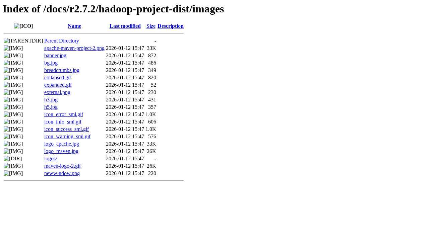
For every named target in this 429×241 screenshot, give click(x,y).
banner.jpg (55, 55)
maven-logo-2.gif (62, 166)
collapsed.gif (57, 77)
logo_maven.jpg (61, 151)
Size (151, 26)
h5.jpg (51, 107)
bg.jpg (51, 63)
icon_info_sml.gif (62, 122)
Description (171, 26)
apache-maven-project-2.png (74, 48)
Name (74, 26)
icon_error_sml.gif (63, 114)
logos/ (50, 158)
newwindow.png (62, 173)
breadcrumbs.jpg (61, 70)
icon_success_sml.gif (66, 129)
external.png (57, 92)
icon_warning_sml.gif (67, 136)
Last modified (125, 26)
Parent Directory (61, 41)
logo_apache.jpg (61, 144)
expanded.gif (58, 85)
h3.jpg (51, 99)
